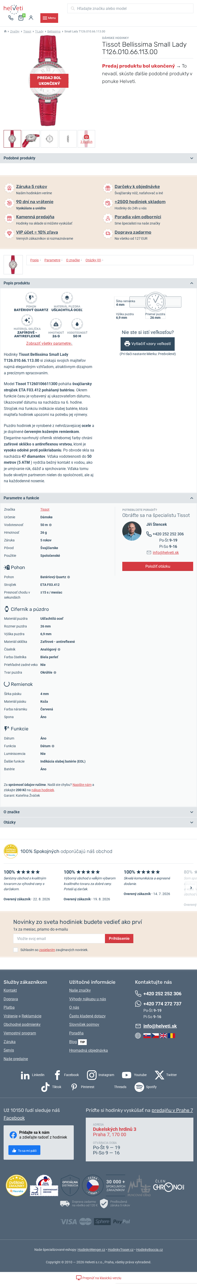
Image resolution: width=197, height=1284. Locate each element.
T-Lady (39, 31)
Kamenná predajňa (35, 216)
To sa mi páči (27, 1150)
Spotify (151, 1087)
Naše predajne (16, 1059)
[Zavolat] (10, 18)
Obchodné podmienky (22, 1024)
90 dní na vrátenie (34, 201)
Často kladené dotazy (87, 1016)
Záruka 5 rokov (31, 186)
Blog (73, 1042)
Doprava (11, 999)
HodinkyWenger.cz (91, 1250)
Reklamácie (31, 1016)
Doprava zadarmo (133, 232)
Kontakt (10, 990)
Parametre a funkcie (21, 498)
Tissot (27, 31)
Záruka (10, 1042)
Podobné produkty (19, 158)
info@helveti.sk (166, 552)
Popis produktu (17, 283)
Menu (52, 18)
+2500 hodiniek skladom (140, 201)
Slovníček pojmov (84, 1024)
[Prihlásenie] (31, 18)
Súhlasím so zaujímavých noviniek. (54, 950)
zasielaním (47, 950)
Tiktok (56, 1087)
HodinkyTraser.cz (121, 1250)
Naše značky (80, 990)
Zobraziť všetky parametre (49, 343)
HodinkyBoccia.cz (149, 1250)
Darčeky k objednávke (137, 186)
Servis (9, 1050)
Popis (35, 260)
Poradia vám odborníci (138, 216)
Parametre (53, 260)
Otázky (10, 822)
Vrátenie (11, 1016)
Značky (14, 31)
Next (191, 888)
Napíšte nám (82, 785)
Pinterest (87, 1087)
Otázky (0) (95, 260)
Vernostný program (20, 1033)
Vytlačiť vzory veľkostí (151, 343)
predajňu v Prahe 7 (172, 1110)
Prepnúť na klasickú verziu (101, 1278)
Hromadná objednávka (88, 1050)
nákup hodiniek (42, 790)
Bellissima (54, 31)
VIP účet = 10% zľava (37, 232)
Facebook (71, 1075)
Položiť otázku (157, 566)
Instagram (106, 1075)
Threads (119, 1087)
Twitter (171, 1075)
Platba (9, 1007)
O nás (74, 1007)
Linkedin (37, 1075)
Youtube (140, 1075)
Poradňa (76, 1033)
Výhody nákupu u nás (87, 999)
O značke (74, 260)
